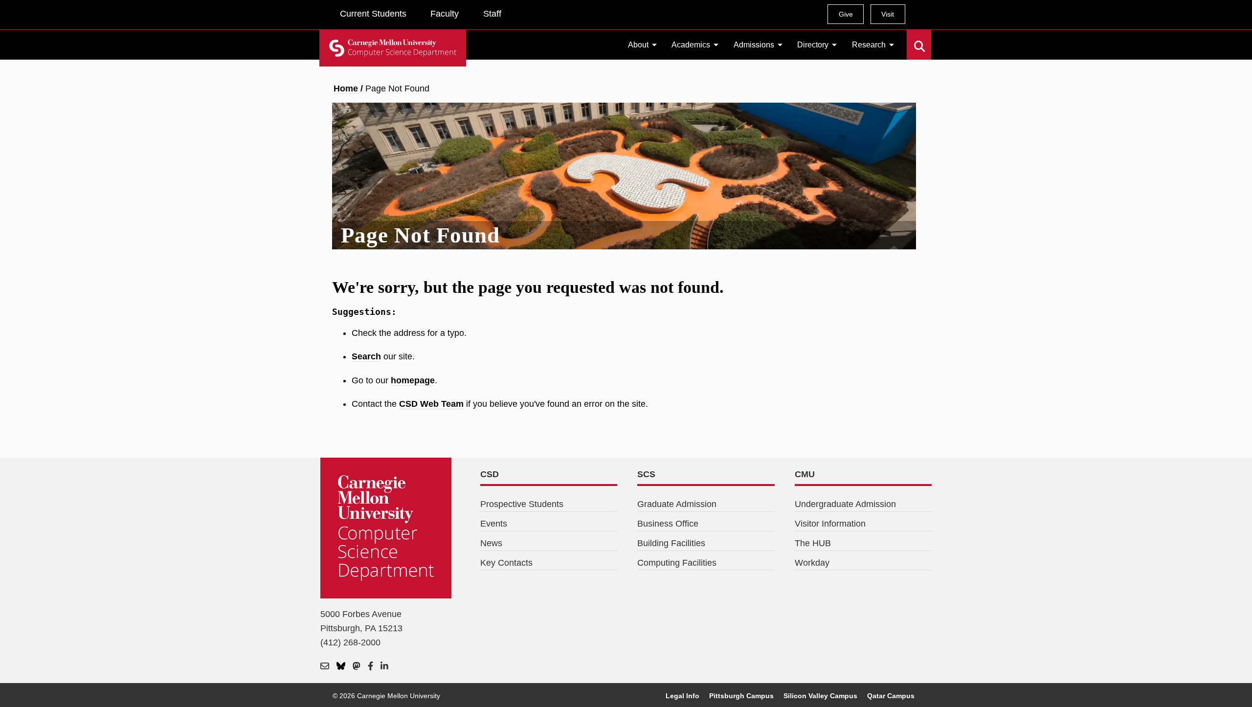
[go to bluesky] (340, 667)
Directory (812, 45)
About (638, 45)
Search (913, 39)
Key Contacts (506, 563)
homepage (413, 380)
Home (346, 88)
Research (869, 45)
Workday (812, 563)
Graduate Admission (676, 504)
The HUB (813, 543)
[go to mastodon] (356, 667)
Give (846, 14)
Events (493, 524)
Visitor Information (830, 524)
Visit (887, 14)
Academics (690, 45)
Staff (492, 14)
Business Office (667, 524)
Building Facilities (671, 543)
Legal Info (682, 696)
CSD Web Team (431, 404)
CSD (489, 474)
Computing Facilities (676, 563)
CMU (805, 474)
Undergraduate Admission (845, 504)
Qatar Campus (891, 696)
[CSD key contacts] (324, 667)
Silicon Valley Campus (820, 696)
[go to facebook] (370, 667)
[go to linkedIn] (384, 667)
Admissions (754, 45)
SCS (646, 474)
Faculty (444, 14)
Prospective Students (521, 504)
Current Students (373, 14)
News (491, 543)
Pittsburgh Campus (741, 696)
